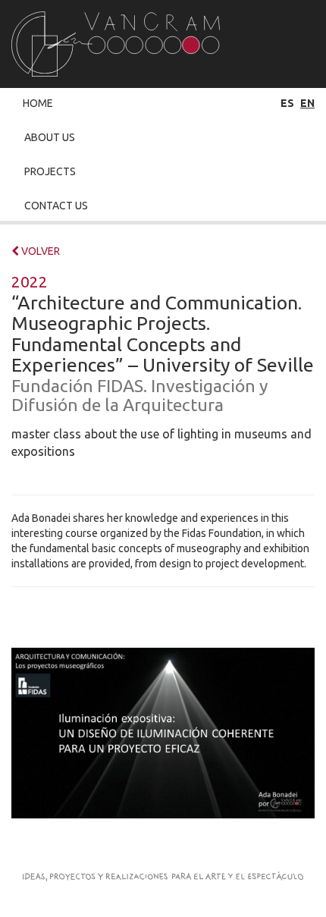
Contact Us (56, 205)
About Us (49, 137)
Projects (50, 171)
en (307, 103)
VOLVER (39, 251)
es (287, 103)
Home (38, 103)
